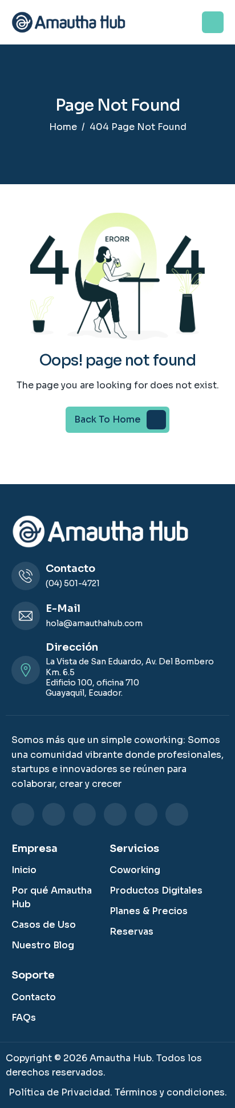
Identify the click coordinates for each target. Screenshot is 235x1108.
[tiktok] (146, 814)
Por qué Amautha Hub (51, 897)
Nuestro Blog (42, 945)
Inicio (24, 870)
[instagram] (84, 814)
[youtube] (176, 814)
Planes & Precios (149, 911)
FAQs (23, 1018)
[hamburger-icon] (213, 22)
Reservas (131, 931)
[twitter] (115, 814)
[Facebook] (53, 814)
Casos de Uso (43, 925)
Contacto (33, 997)
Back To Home (107, 419)
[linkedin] (22, 814)
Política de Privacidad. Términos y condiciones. (118, 1092)
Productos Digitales (156, 890)
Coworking (135, 870)
